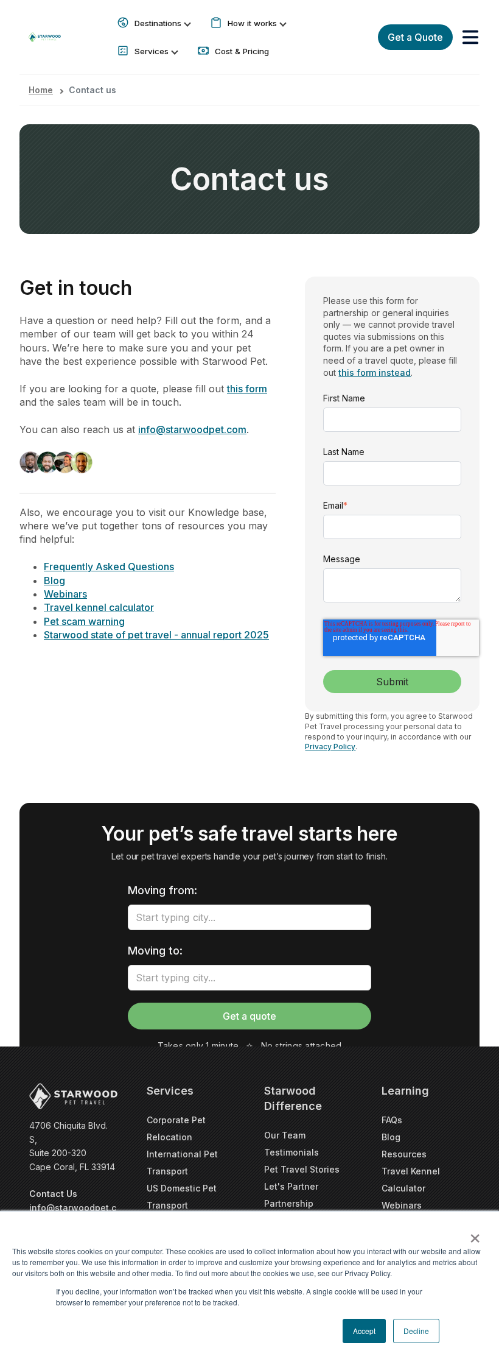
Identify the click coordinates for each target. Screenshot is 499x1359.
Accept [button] (364, 1330)
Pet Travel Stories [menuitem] (302, 1169)
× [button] (475, 1234)
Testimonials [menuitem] (291, 1152)
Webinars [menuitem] (402, 1205)
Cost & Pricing (240, 51)
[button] (470, 37)
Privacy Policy (330, 746)
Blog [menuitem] (391, 1137)
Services (151, 51)
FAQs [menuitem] (392, 1120)
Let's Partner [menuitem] (291, 1186)
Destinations (158, 23)
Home (41, 90)
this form (247, 389)
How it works (252, 23)
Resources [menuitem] (404, 1154)
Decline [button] (416, 1330)
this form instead (374, 372)
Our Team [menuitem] (284, 1135)
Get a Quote (415, 37)
